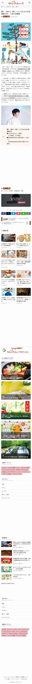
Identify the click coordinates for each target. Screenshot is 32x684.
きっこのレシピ (6, 498)
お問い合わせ (24, 679)
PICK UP (18, 469)
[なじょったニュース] (16, 2)
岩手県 (11, 191)
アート (18, 467)
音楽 (22, 191)
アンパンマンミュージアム (8, 469)
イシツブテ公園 (11, 467)
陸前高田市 (16, 191)
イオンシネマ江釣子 (7, 474)
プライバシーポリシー (15, 679)
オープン (4, 467)
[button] (3, 213)
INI (8, 472)
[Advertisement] (16, 167)
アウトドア (12, 472)
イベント (5, 191)
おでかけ (4, 491)
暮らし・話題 (6, 16)
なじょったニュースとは (9, 677)
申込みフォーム (19, 100)
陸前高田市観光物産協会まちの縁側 (19, 96)
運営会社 (17, 677)
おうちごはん (25, 469)
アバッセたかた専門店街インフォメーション (13, 98)
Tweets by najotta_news (7, 583)
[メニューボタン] (2, 2)
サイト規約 (7, 679)
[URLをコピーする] (28, 213)
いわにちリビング (17, 474)
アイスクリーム (26, 472)
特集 (3, 484)
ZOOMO (4, 472)
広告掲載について (24, 677)
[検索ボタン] (29, 2)
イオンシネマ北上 (25, 467)
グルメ (3, 487)
